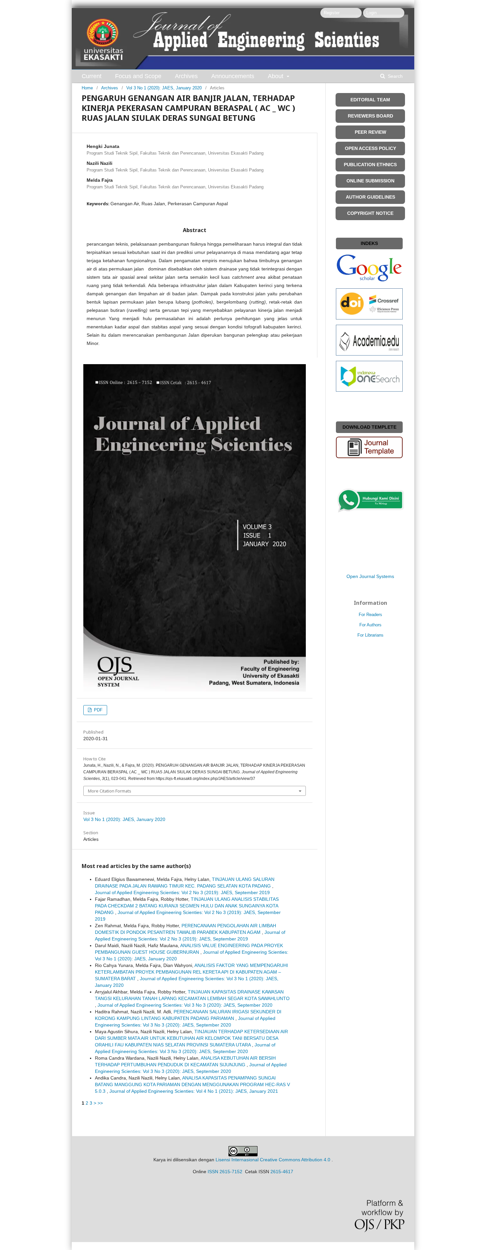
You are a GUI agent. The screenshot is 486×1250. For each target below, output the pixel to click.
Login (371, 12)
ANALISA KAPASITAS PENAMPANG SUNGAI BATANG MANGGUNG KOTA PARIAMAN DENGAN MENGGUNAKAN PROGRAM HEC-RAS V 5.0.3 (192, 1084)
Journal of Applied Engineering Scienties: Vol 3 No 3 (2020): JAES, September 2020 (185, 1005)
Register (332, 12)
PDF (97, 709)
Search (394, 76)
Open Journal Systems (370, 576)
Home (87, 87)
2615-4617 (281, 1171)
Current (91, 76)
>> (100, 1103)
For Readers (370, 614)
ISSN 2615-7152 (225, 1171)
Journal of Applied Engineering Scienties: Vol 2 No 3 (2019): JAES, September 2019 (182, 892)
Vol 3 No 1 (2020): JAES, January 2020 (164, 87)
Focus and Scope (138, 76)
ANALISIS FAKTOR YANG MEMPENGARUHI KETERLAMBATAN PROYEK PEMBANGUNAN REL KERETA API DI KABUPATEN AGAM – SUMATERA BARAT (191, 972)
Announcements (232, 76)
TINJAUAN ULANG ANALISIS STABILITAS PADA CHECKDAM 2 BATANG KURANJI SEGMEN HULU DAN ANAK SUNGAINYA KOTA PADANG (187, 905)
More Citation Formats (109, 791)
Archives (186, 76)
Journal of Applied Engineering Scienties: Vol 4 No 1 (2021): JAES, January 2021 (193, 1091)
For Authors (370, 624)
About (276, 76)
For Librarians (370, 635)
